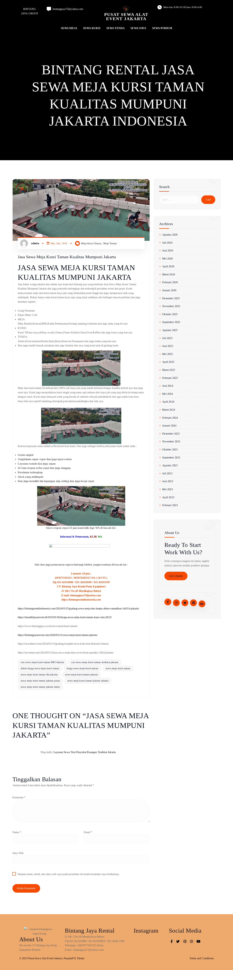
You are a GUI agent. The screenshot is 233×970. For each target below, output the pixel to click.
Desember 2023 (171, 433)
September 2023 (171, 457)
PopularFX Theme (74, 958)
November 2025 (171, 306)
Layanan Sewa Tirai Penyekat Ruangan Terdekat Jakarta (84, 752)
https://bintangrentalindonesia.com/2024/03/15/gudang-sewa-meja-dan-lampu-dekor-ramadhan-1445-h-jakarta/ (78, 608)
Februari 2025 (170, 377)
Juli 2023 (167, 473)
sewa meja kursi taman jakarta (81, 674)
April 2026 (168, 266)
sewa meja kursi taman (118, 668)
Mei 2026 (167, 258)
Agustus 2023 (170, 465)
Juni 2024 (167, 385)
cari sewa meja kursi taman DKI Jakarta (42, 662)
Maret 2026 (168, 274)
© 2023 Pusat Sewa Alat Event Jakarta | (41, 958)
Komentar (19, 797)
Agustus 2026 (170, 234)
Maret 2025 (168, 369)
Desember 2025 (171, 298)
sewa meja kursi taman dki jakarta (39, 674)
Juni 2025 (167, 346)
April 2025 (168, 361)
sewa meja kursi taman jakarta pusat (40, 680)
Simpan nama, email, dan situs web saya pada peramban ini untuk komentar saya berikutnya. (69, 874)
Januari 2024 (169, 425)
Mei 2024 (167, 393)
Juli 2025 (167, 338)
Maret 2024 (168, 409)
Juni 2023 (167, 481)
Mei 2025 (167, 354)
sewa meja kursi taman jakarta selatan (87, 680)
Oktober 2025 (170, 314)
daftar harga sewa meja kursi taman (40, 668)
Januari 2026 (169, 290)
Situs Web (18, 853)
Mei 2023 (167, 489)
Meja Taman (110, 243)
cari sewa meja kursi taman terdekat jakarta (94, 662)
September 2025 (171, 322)
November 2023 (171, 441)
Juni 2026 (167, 250)
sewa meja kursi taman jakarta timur (40, 686)
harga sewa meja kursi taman (82, 668)
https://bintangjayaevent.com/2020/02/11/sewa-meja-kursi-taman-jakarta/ (57, 635)
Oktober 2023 (170, 449)
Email (88, 832)
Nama (16, 832)
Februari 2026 (170, 282)
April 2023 (168, 497)
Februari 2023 (170, 505)
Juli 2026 (167, 242)
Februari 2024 (170, 417)
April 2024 (168, 401)
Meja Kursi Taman (91, 243)
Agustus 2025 (170, 330)
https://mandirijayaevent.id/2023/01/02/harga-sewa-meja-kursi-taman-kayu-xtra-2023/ (65, 617)
